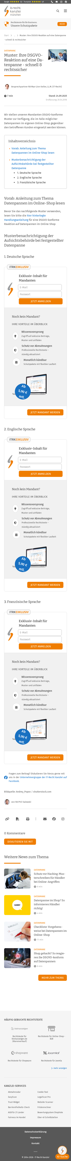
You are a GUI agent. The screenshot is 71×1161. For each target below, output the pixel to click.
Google (13, 2)
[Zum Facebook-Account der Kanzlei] (54, 819)
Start (6, 35)
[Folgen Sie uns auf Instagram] (61, 2)
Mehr (63, 24)
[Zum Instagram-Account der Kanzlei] (62, 819)
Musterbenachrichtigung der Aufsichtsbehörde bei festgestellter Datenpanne (33, 164)
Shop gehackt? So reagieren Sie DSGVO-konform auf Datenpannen (49, 957)
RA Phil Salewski (23, 802)
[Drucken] (27, 819)
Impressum (35, 1137)
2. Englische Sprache (29, 177)
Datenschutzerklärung (35, 1131)
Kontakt (35, 1143)
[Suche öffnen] (58, 11)
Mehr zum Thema (53, 977)
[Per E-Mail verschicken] (44, 819)
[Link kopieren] (6, 819)
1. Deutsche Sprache (29, 172)
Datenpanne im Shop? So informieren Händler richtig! (49, 904)
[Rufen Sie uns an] (52, 2)
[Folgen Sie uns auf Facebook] (66, 2)
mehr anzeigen (60, 1068)
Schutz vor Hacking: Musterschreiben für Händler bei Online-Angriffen (49, 877)
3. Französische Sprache (31, 182)
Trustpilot (34, 2)
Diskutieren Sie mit (20, 841)
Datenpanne (10, 51)
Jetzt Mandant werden (45, 412)
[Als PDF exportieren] (17, 819)
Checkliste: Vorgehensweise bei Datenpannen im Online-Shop (50, 930)
